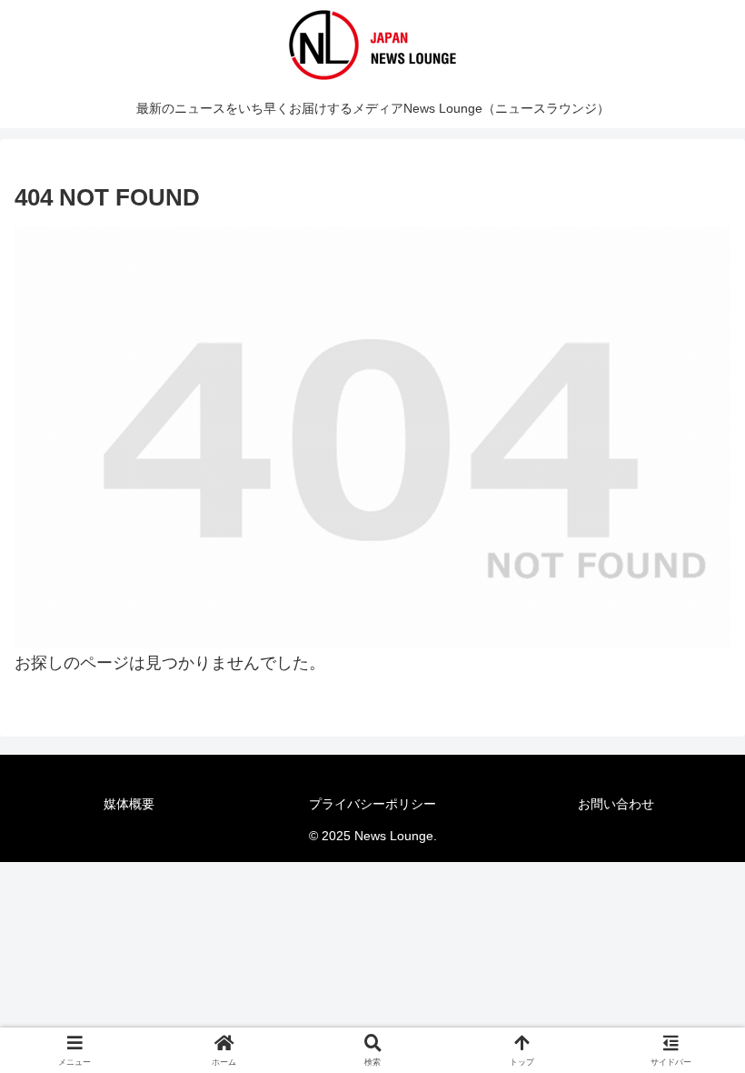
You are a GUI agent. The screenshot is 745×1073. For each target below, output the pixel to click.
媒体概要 (129, 804)
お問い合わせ (616, 804)
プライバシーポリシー (372, 804)
